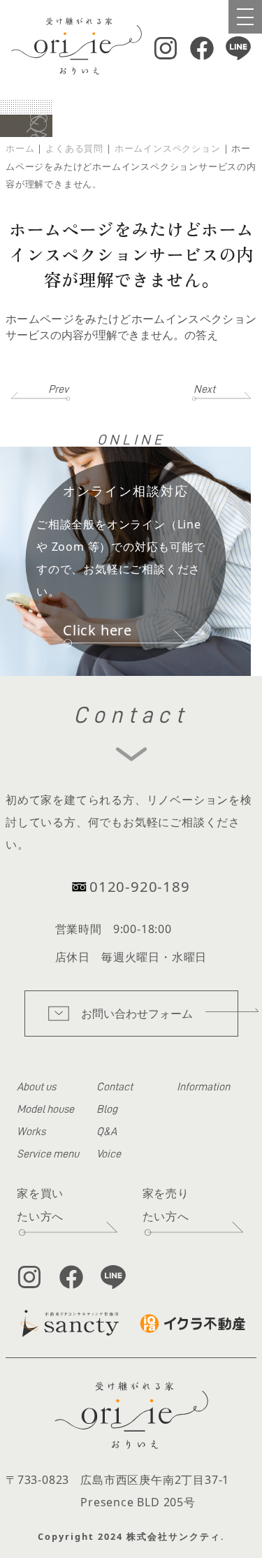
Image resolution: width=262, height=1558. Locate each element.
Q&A (106, 1131)
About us (36, 1086)
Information (203, 1086)
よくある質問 (74, 148)
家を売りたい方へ (166, 1204)
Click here (97, 630)
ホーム (20, 148)
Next (204, 389)
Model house (45, 1109)
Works (31, 1131)
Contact (114, 1086)
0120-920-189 (139, 886)
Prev (58, 389)
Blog (106, 1109)
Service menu (48, 1154)
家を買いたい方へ (40, 1204)
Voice (108, 1154)
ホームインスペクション (168, 148)
